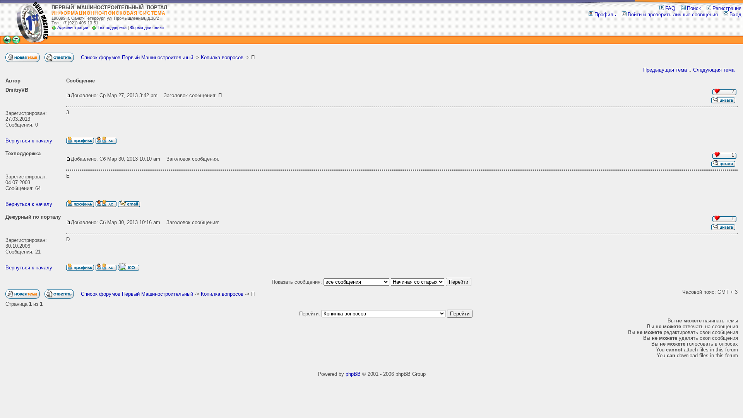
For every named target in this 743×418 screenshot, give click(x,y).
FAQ (670, 8)
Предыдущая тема (665, 70)
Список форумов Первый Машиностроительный (137, 57)
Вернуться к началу (28, 141)
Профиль (605, 14)
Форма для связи (147, 27)
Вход (735, 14)
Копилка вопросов (222, 57)
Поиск (694, 8)
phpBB (353, 374)
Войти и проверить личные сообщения (673, 14)
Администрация (72, 27)
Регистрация (726, 8)
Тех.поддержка (111, 27)
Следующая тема (713, 70)
